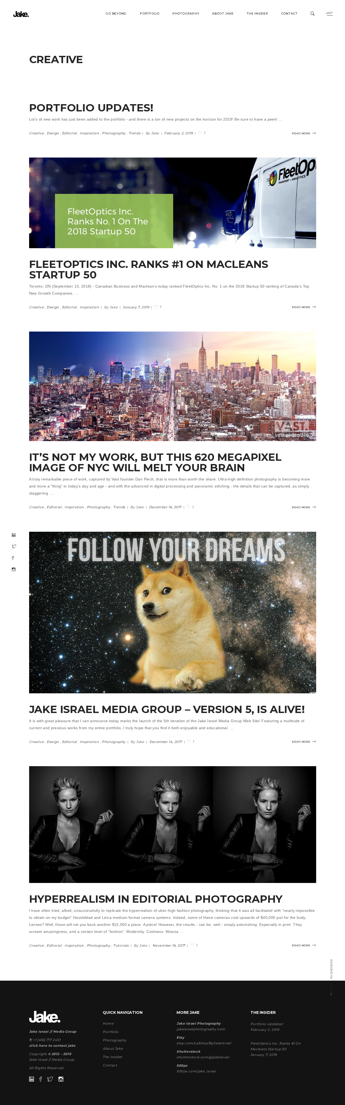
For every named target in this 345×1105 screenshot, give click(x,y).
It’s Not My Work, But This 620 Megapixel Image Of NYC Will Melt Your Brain (155, 462)
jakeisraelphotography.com (201, 1029)
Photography (114, 133)
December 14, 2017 (166, 742)
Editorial (69, 133)
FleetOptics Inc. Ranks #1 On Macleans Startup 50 (148, 269)
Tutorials (121, 945)
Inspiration (89, 133)
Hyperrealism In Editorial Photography (156, 898)
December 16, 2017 (165, 507)
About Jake (113, 1048)
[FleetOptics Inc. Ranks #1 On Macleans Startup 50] (172, 203)
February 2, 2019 (179, 133)
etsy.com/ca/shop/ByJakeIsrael (204, 1043)
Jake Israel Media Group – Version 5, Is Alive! (167, 709)
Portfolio (110, 1032)
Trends (135, 133)
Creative (36, 133)
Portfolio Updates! (91, 107)
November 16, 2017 (169, 945)
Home (108, 1023)
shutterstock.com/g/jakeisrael (203, 1057)
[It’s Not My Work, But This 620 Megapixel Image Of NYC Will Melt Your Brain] (172, 386)
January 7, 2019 (136, 307)
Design (53, 133)
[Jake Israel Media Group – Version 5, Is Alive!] (172, 612)
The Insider (112, 1057)
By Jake (153, 133)
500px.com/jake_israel (196, 1071)
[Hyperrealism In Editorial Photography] (172, 824)
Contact (110, 1065)
